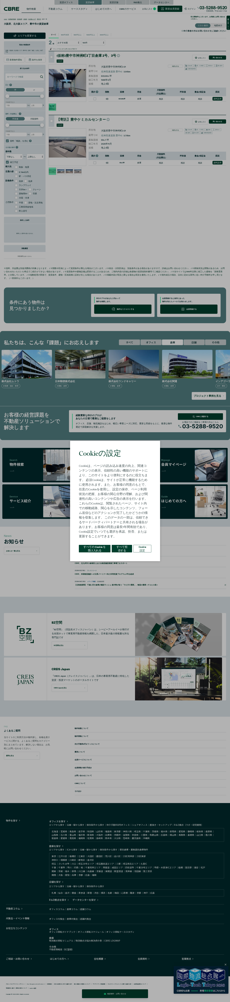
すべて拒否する (121, 548)
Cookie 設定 (142, 548)
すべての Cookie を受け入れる (94, 548)
